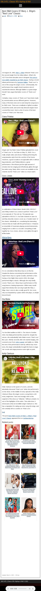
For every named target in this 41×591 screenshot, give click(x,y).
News (21, 16)
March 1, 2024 (13, 16)
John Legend (20, 342)
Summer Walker (22, 82)
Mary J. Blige (20, 72)
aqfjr (5, 16)
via (3, 412)
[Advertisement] (20, 45)
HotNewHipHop (28, 418)
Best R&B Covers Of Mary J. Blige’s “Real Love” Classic (18, 12)
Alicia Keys (6, 237)
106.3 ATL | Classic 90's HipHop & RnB (15, 1)
